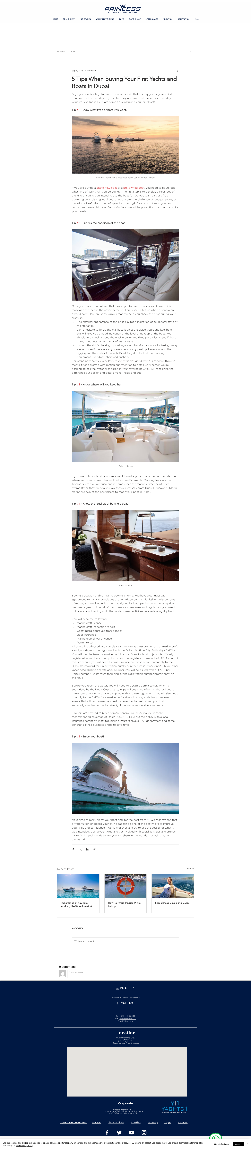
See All (190, 869)
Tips (73, 51)
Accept (238, 1144)
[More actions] (177, 70)
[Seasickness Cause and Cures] (173, 886)
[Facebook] (107, 1132)
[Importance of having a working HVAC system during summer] (78, 886)
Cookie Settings (221, 1144)
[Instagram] (144, 1132)
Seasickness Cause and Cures (172, 902)
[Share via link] (94, 849)
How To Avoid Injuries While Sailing (124, 904)
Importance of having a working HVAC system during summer (78, 904)
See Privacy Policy (24, 1145)
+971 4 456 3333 (127, 1016)
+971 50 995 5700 (128, 1019)
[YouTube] (131, 1132)
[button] (121, 19)
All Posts (61, 51)
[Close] (247, 1144)
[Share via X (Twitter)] (80, 849)
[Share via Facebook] (73, 849)
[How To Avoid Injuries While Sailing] (126, 886)
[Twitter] (119, 1132)
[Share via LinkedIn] (87, 849)
